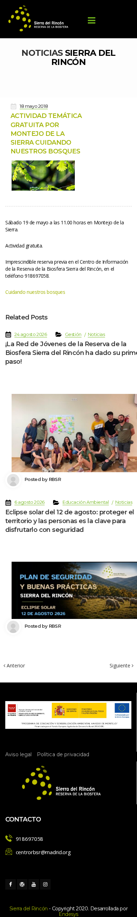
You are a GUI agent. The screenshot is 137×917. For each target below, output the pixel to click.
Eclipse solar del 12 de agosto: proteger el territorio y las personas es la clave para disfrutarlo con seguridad (69, 521)
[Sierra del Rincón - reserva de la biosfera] (38, 18)
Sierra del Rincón (28, 908)
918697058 (29, 838)
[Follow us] (10, 884)
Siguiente (121, 665)
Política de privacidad (63, 754)
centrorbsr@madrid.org (43, 852)
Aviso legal (18, 754)
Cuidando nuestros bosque (35, 292)
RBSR (55, 479)
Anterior (15, 665)
